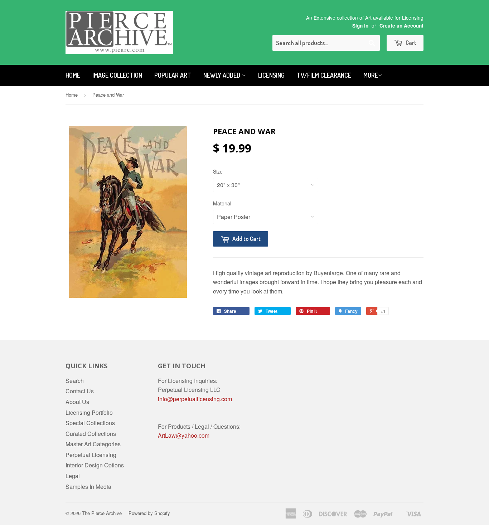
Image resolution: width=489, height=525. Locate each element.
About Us (77, 402)
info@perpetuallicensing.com (195, 399)
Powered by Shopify (149, 513)
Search (75, 380)
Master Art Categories (93, 444)
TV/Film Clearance (324, 75)
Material (222, 203)
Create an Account (401, 25)
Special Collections (90, 423)
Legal (73, 476)
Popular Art (172, 75)
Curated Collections (91, 433)
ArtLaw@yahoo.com (183, 435)
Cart (410, 42)
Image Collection (117, 75)
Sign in (360, 25)
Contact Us (80, 391)
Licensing (271, 75)
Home (73, 75)
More (370, 75)
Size (218, 171)
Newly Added (222, 75)
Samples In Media (88, 486)
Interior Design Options (95, 465)
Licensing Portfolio (89, 412)
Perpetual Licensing (91, 455)
